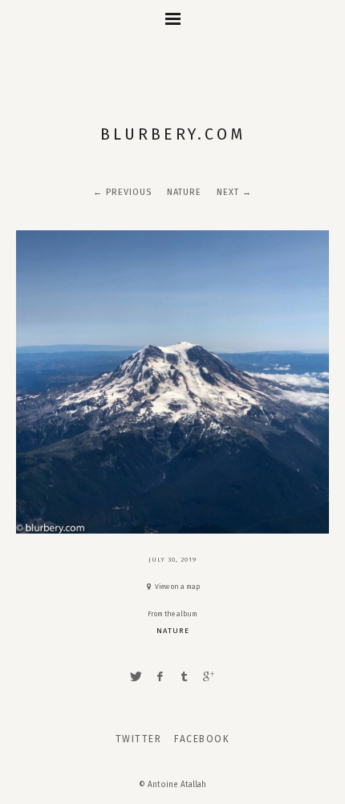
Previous (129, 192)
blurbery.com (173, 134)
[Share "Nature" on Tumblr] (184, 676)
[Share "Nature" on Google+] (209, 676)
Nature (184, 192)
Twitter (139, 739)
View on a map (177, 587)
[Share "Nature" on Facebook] (160, 676)
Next (228, 192)
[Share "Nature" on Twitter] (136, 676)
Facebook (201, 739)
